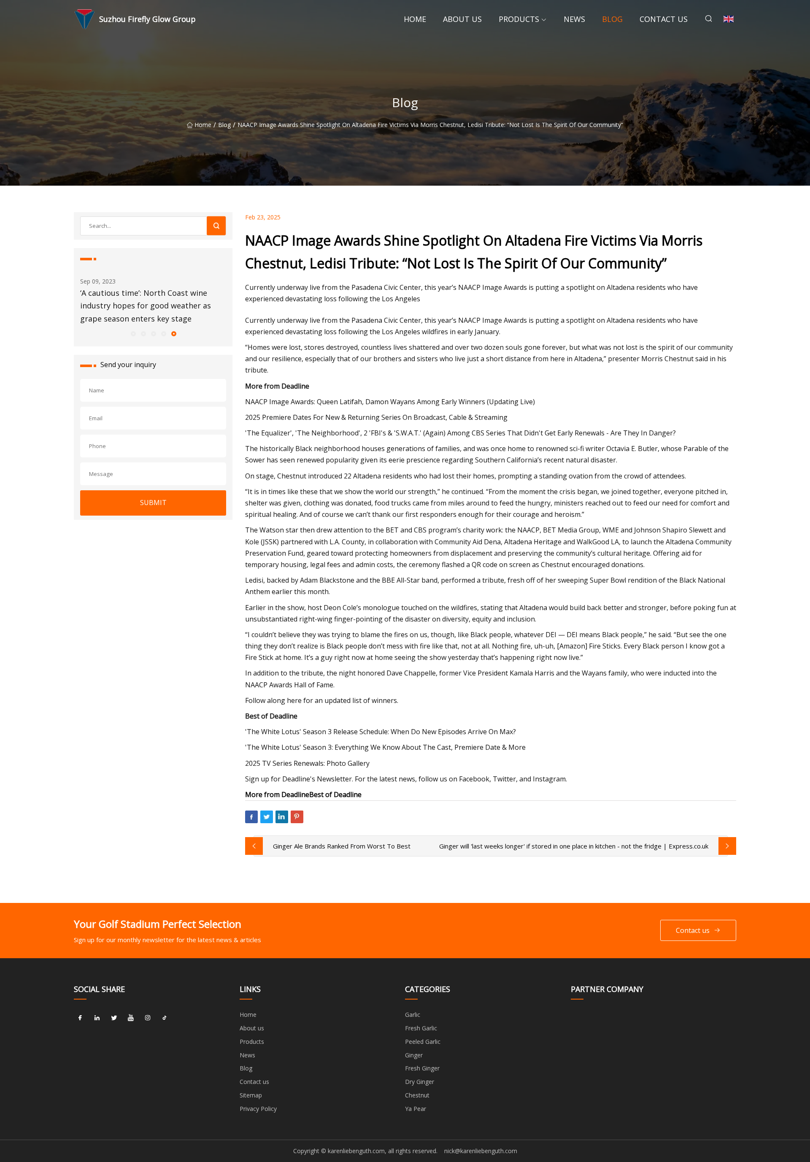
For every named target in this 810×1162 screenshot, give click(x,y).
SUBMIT (153, 502)
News (574, 19)
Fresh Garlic (421, 1028)
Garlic (412, 1015)
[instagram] (147, 1017)
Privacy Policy (258, 1109)
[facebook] (80, 1017)
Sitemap (251, 1095)
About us (462, 19)
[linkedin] (97, 1017)
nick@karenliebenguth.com (480, 1151)
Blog (612, 19)
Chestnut (417, 1095)
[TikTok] (164, 1017)
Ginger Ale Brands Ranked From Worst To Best (341, 846)
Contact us (664, 19)
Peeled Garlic (422, 1042)
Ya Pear (415, 1109)
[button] (133, 333)
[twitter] (114, 1017)
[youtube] (130, 1017)
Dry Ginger (419, 1082)
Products (519, 19)
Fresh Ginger (422, 1068)
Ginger (414, 1055)
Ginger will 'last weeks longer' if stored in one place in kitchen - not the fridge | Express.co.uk (573, 846)
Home (415, 19)
